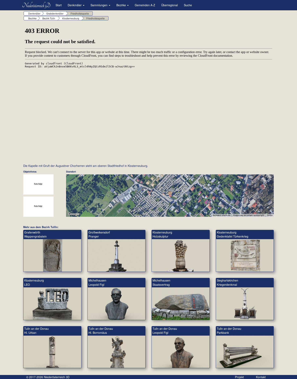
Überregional (169, 5)
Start (59, 5)
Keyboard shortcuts (222, 215)
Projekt (239, 377)
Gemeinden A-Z (145, 5)
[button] (169, 193)
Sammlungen (99, 5)
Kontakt (261, 377)
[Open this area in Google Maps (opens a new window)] (73, 214)
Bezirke (121, 5)
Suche (188, 5)
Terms (270, 215)
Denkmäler (75, 5)
